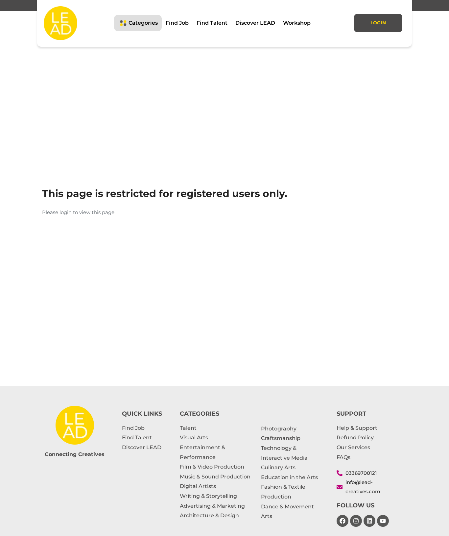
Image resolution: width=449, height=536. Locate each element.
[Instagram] (356, 521)
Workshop (297, 23)
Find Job (177, 23)
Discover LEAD (255, 23)
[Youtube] (383, 521)
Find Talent (212, 23)
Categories (143, 23)
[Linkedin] (369, 521)
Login (378, 23)
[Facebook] (342, 521)
